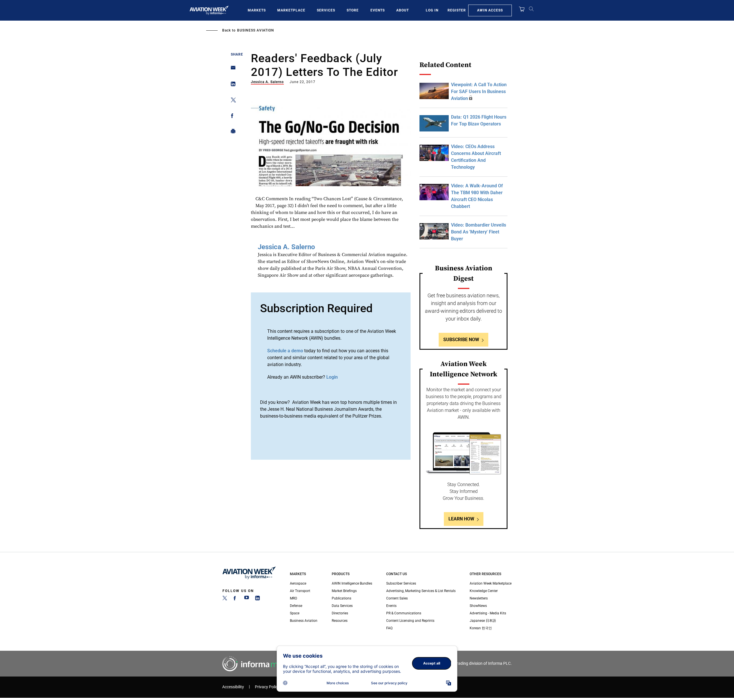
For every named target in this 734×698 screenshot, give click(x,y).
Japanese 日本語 (483, 621)
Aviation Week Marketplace (491, 583)
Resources (340, 621)
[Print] (231, 132)
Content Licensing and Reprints (410, 621)
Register (457, 10)
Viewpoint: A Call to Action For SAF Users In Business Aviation (479, 91)
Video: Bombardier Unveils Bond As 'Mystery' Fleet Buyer (478, 231)
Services (326, 10)
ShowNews (478, 606)
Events (377, 10)
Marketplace (291, 10)
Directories (340, 613)
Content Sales (397, 598)
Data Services (342, 606)
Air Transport (300, 591)
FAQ (389, 628)
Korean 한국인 (481, 628)
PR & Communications (403, 613)
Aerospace (298, 583)
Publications (341, 598)
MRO (293, 598)
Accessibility (233, 687)
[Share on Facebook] (231, 116)
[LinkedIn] (257, 599)
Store (353, 10)
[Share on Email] (231, 69)
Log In (432, 10)
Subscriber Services (401, 583)
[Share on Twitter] (231, 101)
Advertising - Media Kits (488, 613)
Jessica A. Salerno (267, 82)
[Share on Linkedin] (231, 85)
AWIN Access (490, 10)
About (402, 10)
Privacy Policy (267, 687)
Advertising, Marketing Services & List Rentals (421, 591)
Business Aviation (255, 30)
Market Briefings (344, 591)
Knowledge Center (484, 591)
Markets (257, 10)
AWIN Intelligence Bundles (352, 583)
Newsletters (479, 598)
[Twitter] (224, 599)
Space (294, 613)
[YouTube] (246, 599)
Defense (296, 606)
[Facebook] (235, 599)
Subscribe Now (461, 339)
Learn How (461, 519)
